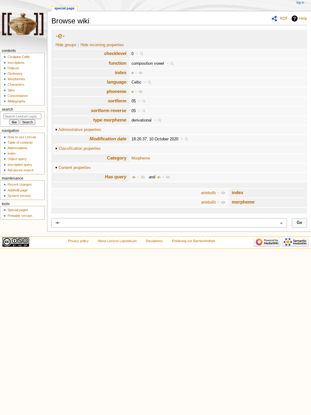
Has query (115, 176)
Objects (13, 68)
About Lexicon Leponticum (117, 241)
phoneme (116, 91)
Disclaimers (154, 241)
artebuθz (208, 193)
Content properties (75, 168)
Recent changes (20, 184)
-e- (60, 35)
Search (7, 109)
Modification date (108, 138)
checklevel (115, 53)
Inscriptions (16, 62)
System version (19, 195)
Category (116, 157)
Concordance (18, 96)
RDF (284, 18)
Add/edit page (18, 190)
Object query (17, 159)
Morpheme (141, 158)
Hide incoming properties (102, 45)
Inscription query (20, 164)
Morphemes (16, 79)
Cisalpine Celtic (19, 57)
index (120, 72)
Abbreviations (18, 148)
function (117, 63)
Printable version (20, 216)
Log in (300, 2)
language (116, 81)
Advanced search (21, 170)
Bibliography (17, 101)
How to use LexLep (22, 137)
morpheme (243, 201)
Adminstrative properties (79, 130)
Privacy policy (78, 241)
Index (12, 153)
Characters (16, 84)
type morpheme (109, 119)
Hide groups (66, 45)
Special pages (18, 210)
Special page (64, 8)
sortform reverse (108, 110)
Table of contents (20, 142)
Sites (11, 90)
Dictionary (15, 73)
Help (303, 18)
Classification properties (80, 148)
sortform (117, 100)
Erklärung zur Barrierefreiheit (193, 241)
